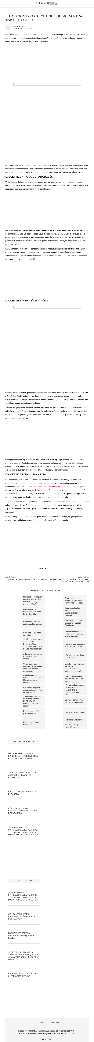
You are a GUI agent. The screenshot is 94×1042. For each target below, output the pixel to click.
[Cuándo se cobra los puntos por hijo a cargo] (14, 623)
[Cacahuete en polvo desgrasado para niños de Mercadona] (14, 690)
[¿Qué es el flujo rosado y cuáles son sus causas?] (14, 656)
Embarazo (32, 28)
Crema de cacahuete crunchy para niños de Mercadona (74, 678)
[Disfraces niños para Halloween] (14, 723)
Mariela (23, 26)
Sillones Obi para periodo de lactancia (25, 580)
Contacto (71, 1034)
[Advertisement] (47, 60)
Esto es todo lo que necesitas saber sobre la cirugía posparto (69, 581)
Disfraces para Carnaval (75, 712)
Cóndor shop (63, 165)
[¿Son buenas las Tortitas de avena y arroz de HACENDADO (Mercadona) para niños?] (14, 701)
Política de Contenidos (28, 1034)
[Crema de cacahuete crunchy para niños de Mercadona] (56, 679)
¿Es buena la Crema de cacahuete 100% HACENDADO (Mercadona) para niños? (74, 690)
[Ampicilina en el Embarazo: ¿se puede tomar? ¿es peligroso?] (56, 600)
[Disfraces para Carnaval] (56, 712)
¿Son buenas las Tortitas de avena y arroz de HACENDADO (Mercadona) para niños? (33, 701)
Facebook (54, 1023)
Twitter (40, 1023)
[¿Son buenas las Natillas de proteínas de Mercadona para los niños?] (14, 679)
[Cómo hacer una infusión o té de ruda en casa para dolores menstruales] (14, 668)
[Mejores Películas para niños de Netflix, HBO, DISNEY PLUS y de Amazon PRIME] (14, 600)
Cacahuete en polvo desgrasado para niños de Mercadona (32, 690)
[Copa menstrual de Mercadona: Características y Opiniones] (56, 612)
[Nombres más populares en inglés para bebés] (56, 645)
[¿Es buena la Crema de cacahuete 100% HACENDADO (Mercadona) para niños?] (56, 690)
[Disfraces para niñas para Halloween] (14, 712)
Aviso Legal (44, 1034)
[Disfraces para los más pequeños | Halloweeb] (56, 701)
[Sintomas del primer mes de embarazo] (14, 634)
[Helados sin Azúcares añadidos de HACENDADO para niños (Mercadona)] (56, 723)
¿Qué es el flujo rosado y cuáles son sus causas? (32, 656)
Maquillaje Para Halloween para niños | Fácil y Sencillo (32, 611)
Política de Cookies (58, 1034)
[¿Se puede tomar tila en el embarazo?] (56, 656)
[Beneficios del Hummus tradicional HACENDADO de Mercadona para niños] (56, 668)
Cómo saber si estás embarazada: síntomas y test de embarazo (75, 634)
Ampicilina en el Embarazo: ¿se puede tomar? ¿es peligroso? (74, 600)
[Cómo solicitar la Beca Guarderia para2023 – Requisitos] (56, 623)
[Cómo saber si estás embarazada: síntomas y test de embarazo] (56, 634)
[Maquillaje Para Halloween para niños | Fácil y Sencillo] (14, 612)
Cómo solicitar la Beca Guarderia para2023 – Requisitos (74, 623)
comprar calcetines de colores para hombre (50, 487)
